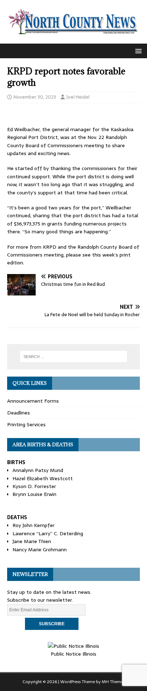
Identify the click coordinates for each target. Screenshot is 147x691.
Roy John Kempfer (33, 525)
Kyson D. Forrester (34, 486)
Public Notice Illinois (73, 654)
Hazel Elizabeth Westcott (42, 478)
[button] (137, 50)
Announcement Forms (33, 401)
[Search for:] (73, 357)
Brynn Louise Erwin (34, 494)
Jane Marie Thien (31, 541)
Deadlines (18, 413)
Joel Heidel (78, 97)
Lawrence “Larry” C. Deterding (47, 533)
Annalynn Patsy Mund (37, 470)
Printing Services (26, 424)
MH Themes (113, 681)
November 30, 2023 (35, 97)
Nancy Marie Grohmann (39, 549)
